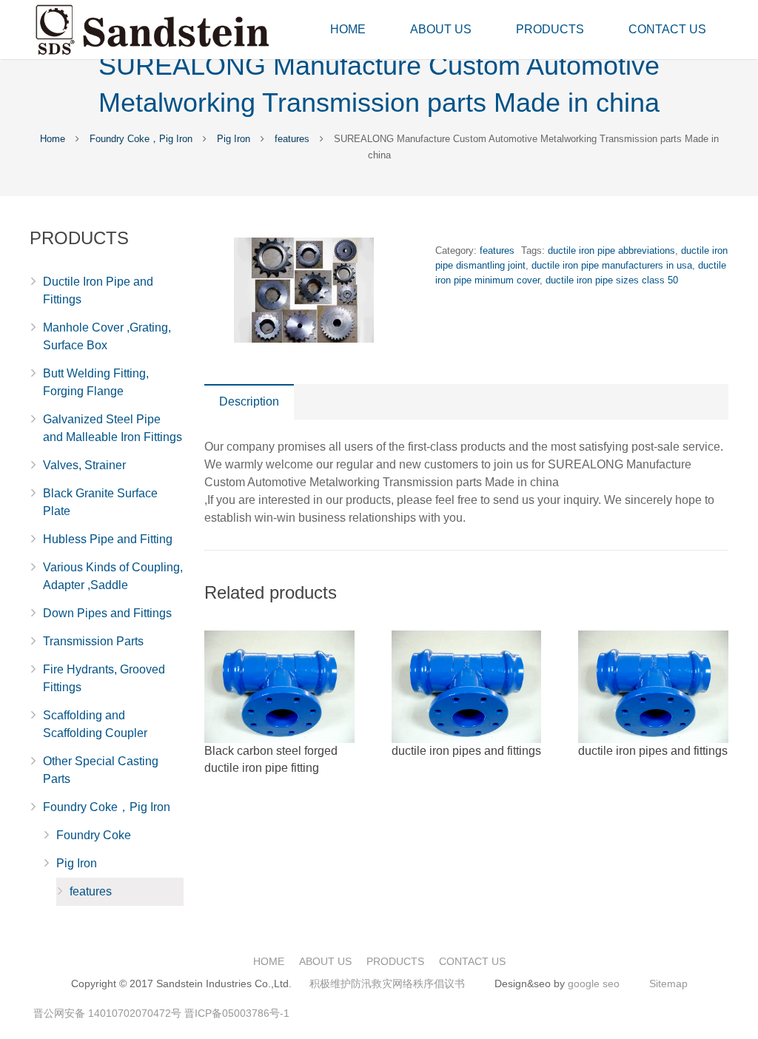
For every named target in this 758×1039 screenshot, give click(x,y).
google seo (594, 983)
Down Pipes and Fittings (107, 613)
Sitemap (668, 983)
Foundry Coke (93, 835)
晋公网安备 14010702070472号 (107, 1013)
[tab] (249, 402)
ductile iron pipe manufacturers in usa (611, 265)
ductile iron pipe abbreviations (611, 250)
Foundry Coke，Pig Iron (141, 138)
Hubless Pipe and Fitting (107, 539)
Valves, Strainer (84, 465)
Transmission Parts (93, 641)
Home (52, 138)
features (292, 138)
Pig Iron (233, 138)
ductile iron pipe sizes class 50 (612, 280)
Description (249, 401)
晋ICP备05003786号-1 (236, 1013)
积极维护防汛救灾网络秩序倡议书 (387, 983)
